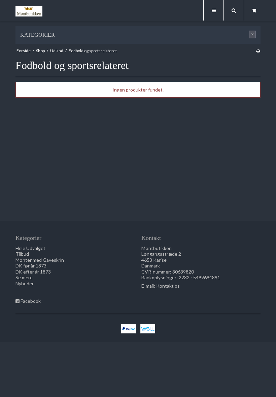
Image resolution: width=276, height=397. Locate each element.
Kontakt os (168, 286)
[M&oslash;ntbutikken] (28, 11)
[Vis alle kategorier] (252, 34)
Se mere (24, 277)
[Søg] (233, 10)
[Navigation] (213, 10)
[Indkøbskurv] (254, 10)
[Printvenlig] (258, 50)
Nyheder (24, 283)
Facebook (31, 301)
